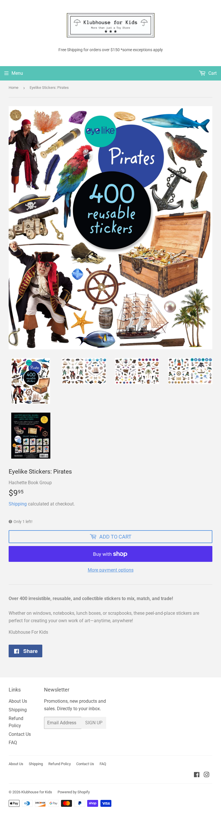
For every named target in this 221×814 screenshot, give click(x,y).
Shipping (18, 504)
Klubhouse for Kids (36, 792)
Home (13, 87)
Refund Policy (59, 764)
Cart (212, 73)
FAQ (13, 742)
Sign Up (93, 722)
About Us (18, 701)
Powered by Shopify (74, 792)
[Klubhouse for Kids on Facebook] (197, 775)
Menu (17, 73)
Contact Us (20, 734)
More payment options (111, 570)
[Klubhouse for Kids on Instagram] (206, 775)
